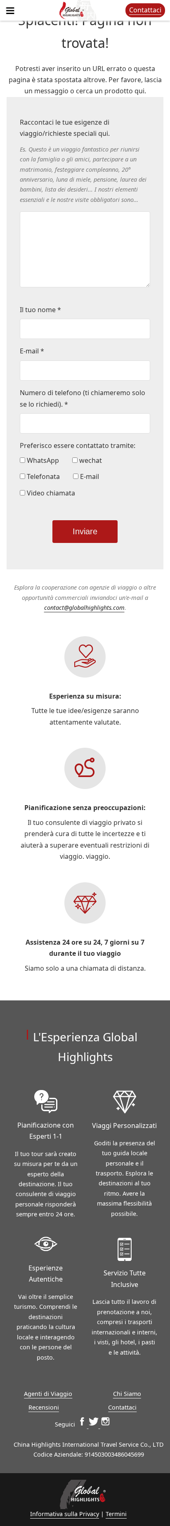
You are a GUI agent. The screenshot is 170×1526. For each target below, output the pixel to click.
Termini (116, 1514)
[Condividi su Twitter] (94, 1424)
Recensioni (43, 1407)
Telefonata (42, 476)
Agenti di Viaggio (48, 1394)
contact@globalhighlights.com (84, 607)
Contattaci (145, 9)
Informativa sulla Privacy (64, 1514)
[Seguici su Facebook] (83, 1424)
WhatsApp (42, 460)
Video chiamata (50, 493)
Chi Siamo (127, 1394)
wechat (90, 460)
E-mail (88, 476)
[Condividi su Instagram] (105, 1424)
